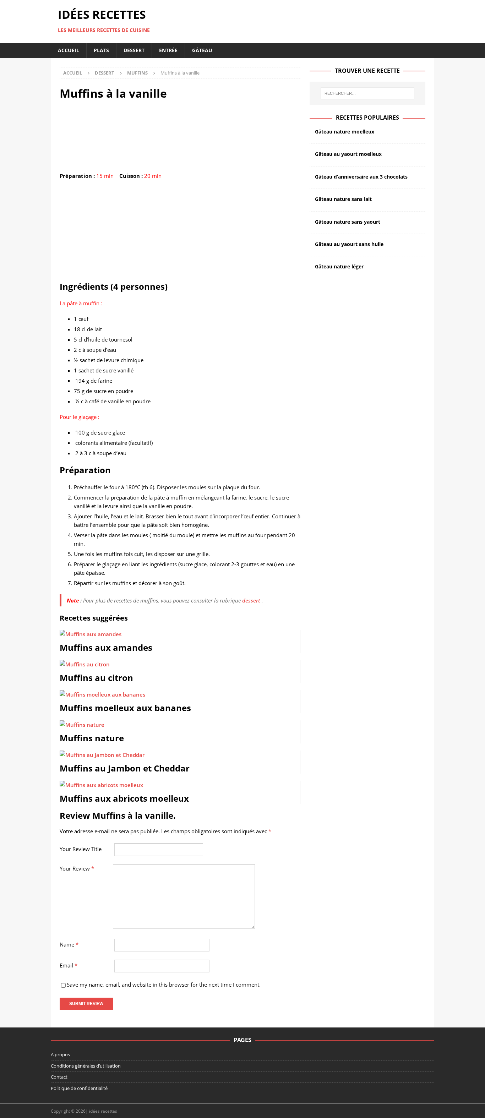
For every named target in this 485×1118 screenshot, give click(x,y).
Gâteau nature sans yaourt (347, 221)
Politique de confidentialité (79, 1088)
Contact (59, 1077)
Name (69, 944)
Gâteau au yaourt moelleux (348, 154)
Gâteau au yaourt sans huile (349, 244)
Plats (101, 50)
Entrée (168, 50)
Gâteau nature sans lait (343, 199)
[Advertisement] (180, 231)
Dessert (134, 50)
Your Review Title (81, 848)
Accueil (68, 50)
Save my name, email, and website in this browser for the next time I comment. (164, 984)
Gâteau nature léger (339, 266)
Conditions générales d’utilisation (86, 1066)
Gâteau (202, 50)
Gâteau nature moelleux (344, 131)
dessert (251, 600)
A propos (60, 1054)
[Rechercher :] (367, 93)
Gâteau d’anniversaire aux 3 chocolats (361, 176)
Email (68, 965)
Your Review (77, 868)
